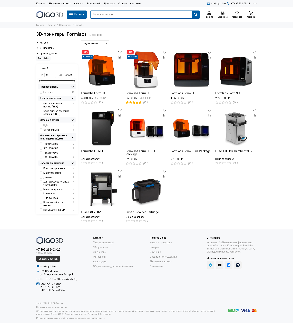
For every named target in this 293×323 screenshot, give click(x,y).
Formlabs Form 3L (183, 93)
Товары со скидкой (103, 242)
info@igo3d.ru (218, 3)
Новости (78, 3)
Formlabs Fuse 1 (92, 151)
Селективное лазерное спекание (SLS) (58, 112)
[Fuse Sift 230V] (101, 189)
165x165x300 (58, 152)
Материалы (99, 256)
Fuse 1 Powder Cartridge (142, 212)
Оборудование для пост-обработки (113, 266)
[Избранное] (119, 52)
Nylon (58, 125)
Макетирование (58, 172)
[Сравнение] (119, 57)
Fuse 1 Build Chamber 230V (233, 151)
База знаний (94, 3)
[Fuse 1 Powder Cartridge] (146, 189)
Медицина (58, 193)
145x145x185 (58, 144)
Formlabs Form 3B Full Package (140, 153)
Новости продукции (161, 242)
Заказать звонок (48, 258)
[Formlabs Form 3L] (191, 70)
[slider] (39, 80)
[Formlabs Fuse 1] (101, 128)
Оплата (122, 3)
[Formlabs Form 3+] (101, 70)
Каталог (40, 3)
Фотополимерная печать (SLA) (58, 105)
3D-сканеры (99, 252)
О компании (156, 266)
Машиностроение (58, 189)
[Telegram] (210, 265)
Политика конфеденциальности (51, 307)
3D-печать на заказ (60, 3)
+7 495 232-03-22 (240, 3)
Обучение (155, 252)
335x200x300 (58, 148)
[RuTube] (238, 265)
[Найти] (196, 15)
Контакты (135, 3)
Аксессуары (99, 261)
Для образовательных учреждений (58, 183)
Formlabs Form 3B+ (139, 93)
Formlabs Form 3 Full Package (191, 151)
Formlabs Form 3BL (228, 93)
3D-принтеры (65, 25)
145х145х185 (58, 157)
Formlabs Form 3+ (93, 93)
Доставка (109, 3)
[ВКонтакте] (228, 265)
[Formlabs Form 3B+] (146, 70)
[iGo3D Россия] (49, 15)
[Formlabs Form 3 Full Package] (191, 128)
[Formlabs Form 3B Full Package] (146, 128)
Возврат (154, 247)
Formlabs (58, 92)
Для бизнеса (58, 198)
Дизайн (58, 177)
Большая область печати (58, 204)
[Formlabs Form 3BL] (236, 70)
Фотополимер (58, 129)
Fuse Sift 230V (91, 212)
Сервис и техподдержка (163, 256)
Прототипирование (58, 168)
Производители (48, 53)
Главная (40, 25)
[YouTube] (219, 265)
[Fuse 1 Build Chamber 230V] (236, 128)
